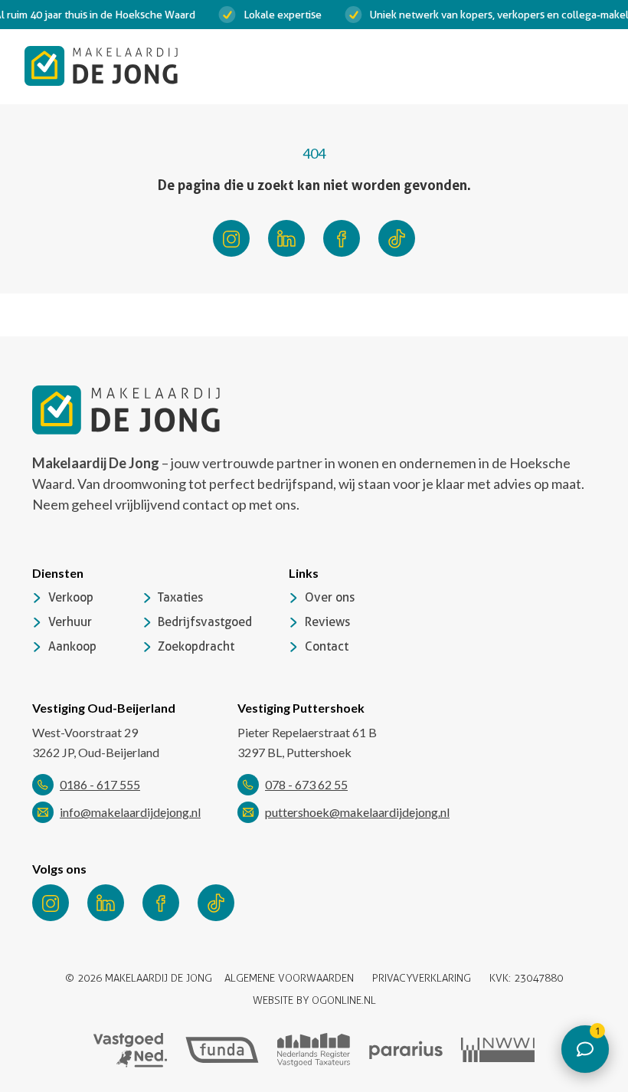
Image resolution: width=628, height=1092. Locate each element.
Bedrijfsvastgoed (205, 622)
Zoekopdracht (196, 646)
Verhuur (70, 622)
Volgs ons (59, 868)
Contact (326, 646)
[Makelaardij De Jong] (101, 65)
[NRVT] (314, 1050)
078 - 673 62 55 (306, 784)
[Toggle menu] (588, 66)
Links (304, 573)
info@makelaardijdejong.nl (130, 812)
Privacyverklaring (421, 978)
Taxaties (180, 597)
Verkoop (70, 597)
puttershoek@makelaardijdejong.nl (357, 812)
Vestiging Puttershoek (301, 707)
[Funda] (222, 1050)
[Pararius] (406, 1050)
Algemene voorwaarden (289, 978)
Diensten (57, 573)
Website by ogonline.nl (314, 1000)
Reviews (327, 622)
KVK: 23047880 (526, 978)
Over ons (330, 597)
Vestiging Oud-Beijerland (103, 707)
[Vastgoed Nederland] (130, 1050)
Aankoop (72, 646)
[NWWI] (498, 1050)
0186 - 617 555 (100, 784)
